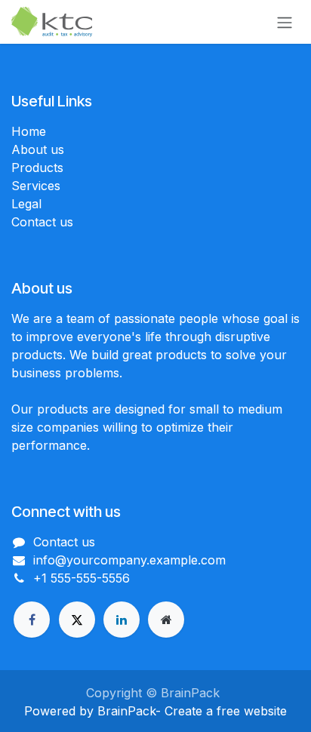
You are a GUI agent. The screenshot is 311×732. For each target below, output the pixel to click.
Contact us (42, 221)
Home (28, 131)
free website (252, 710)
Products (37, 167)
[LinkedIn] (121, 619)
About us (37, 149)
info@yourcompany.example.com (129, 559)
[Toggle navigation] (284, 22)
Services (35, 185)
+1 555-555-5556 (81, 578)
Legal (26, 203)
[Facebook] (32, 619)
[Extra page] (166, 619)
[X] (77, 619)
